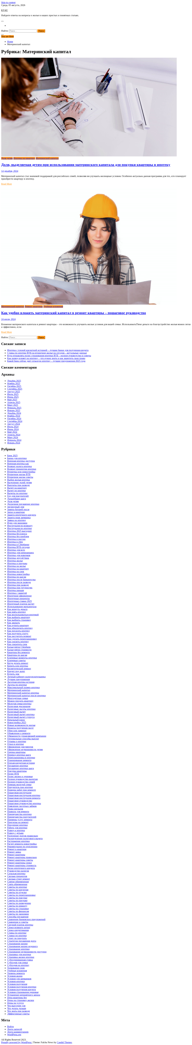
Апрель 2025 (13, 402)
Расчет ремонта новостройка (22, 844)
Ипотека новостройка (18, 574)
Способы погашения (17, 916)
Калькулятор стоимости (19, 649)
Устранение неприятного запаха (23, 995)
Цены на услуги (15, 1003)
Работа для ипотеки (17, 827)
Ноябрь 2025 (13, 383)
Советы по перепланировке (21, 895)
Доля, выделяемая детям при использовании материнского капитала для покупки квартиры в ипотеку (85, 165)
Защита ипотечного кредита (21, 515)
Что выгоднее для (16, 1005)
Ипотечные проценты (18, 598)
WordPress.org (14, 1034)
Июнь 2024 (13, 429)
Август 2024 (13, 424)
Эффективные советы (18, 1013)
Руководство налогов (18, 871)
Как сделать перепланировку (22, 639)
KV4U (4, 10)
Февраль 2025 (14, 407)
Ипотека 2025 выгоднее (19, 531)
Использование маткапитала (21, 606)
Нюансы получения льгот (20, 728)
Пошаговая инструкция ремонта (23, 798)
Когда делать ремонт (17, 663)
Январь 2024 (13, 443)
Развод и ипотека (16, 830)
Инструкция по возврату (20, 525)
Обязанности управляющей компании (26, 736)
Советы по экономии (18, 914)
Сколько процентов (17, 876)
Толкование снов (16, 968)
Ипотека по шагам (16, 577)
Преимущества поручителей (21, 817)
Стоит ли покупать (17, 938)
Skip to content (8, 2)
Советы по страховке (18, 908)
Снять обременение (17, 884)
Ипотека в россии (16, 539)
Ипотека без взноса (17, 533)
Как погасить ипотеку (18, 631)
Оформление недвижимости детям (25, 749)
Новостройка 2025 (16, 722)
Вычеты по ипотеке (17, 493)
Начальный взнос (16, 720)
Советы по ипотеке (17, 887)
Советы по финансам (18, 911)
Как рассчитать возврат (19, 636)
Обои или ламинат (16, 730)
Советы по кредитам (17, 889)
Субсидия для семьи (17, 962)
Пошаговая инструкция (19, 792)
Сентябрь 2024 (14, 421)
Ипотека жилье (15, 560)
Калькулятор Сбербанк (19, 647)
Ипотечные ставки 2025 (19, 601)
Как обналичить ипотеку (20, 628)
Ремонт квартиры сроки (19, 862)
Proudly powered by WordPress (16, 1042)
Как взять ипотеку (16, 612)
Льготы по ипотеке (17, 684)
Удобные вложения (53, 306)
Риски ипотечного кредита (21, 868)
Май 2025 (12, 399)
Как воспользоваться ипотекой (23, 614)
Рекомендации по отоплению (22, 846)
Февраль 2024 (14, 440)
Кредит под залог (16, 671)
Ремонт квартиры (34, 306)
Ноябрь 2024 (13, 416)
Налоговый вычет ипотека (20, 714)
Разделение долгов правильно (22, 836)
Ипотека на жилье (16, 566)
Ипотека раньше (15, 590)
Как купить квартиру (18, 625)
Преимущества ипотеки (19, 814)
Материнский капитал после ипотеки (26, 695)
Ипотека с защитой (17, 593)
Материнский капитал (47, 158)
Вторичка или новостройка (21, 471)
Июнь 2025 (13, 397)
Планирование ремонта (19, 760)
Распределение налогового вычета (25, 838)
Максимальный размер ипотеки (23, 687)
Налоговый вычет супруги (21, 717)
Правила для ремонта (18, 811)
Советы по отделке (17, 892)
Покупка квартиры (17, 771)
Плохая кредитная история (21, 763)
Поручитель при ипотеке (20, 787)
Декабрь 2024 (14, 413)
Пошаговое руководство (19, 800)
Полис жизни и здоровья (20, 776)
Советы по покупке (17, 898)
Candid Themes (64, 1042)
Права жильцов (15, 809)
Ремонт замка (14, 852)
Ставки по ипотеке (17, 935)
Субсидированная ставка (20, 960)
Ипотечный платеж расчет (20, 604)
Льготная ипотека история (20, 682)
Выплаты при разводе (18, 485)
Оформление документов (20, 747)
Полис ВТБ (13, 773)
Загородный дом (15, 506)
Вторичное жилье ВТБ (18, 474)
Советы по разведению (19, 903)
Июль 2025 (12, 394)
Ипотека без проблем (18, 536)
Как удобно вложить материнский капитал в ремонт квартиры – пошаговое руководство (73, 313)
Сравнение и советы (17, 922)
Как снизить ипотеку (18, 641)
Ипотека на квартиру (24, 158)
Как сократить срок (17, 644)
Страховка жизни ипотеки (20, 957)
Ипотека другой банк (18, 558)
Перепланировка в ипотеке (21, 757)
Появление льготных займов (22, 806)
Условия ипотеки (16, 981)
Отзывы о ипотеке (16, 741)
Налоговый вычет (16, 711)
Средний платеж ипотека (20, 924)
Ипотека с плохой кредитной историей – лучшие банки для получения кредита (47, 350)
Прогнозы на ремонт (17, 822)
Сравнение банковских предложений (26, 919)
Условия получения (17, 984)
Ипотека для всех (16, 550)
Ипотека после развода (19, 582)
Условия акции (14, 976)
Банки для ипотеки (17, 458)
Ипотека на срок (15, 571)
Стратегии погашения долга (21, 941)
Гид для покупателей (18, 496)
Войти (10, 1026)
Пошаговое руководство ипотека (24, 803)
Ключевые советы (16, 660)
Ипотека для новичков (18, 555)
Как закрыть (13, 622)
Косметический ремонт (19, 668)
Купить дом (13, 674)
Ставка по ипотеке (16, 933)
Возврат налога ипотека (19, 466)
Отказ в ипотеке (15, 744)
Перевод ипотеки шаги (19, 755)
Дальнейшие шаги (16, 498)
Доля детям (7, 158)
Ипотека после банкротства (21, 579)
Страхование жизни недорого (22, 946)
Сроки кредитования (18, 930)
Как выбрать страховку (19, 620)
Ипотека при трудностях (19, 587)
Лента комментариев (17, 1032)
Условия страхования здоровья (22, 992)
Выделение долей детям (19, 482)
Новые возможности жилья (21, 725)
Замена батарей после (18, 509)
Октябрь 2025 (14, 386)
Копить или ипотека (17, 666)
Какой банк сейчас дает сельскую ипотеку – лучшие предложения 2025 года (46, 361)
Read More (6, 184)
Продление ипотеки (17, 825)
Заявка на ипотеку (16, 520)
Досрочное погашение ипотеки (23, 504)
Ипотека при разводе (18, 585)
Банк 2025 (12, 455)
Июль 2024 (12, 426)
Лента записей (14, 1029)
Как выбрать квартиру (18, 617)
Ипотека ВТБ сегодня (18, 547)
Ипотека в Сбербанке (18, 544)
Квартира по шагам (17, 655)
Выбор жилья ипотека (18, 480)
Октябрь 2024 (14, 418)
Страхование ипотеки (18, 949)
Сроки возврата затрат (18, 927)
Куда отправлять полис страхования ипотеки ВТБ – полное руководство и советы (49, 355)
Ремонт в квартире (16, 849)
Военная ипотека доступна (21, 461)
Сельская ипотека (16, 873)
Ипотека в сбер (15, 542)
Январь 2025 (13, 410)
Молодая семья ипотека (19, 703)
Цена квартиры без (17, 997)
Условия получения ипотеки (21, 987)
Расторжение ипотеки (18, 841)
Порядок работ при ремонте (21, 790)
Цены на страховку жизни (20, 1000)
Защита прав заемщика (19, 517)
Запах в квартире (16, 512)
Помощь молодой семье (19, 784)
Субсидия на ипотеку (18, 965)
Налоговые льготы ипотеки (21, 709)
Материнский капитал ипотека (23, 693)
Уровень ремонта (16, 973)
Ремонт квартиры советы (20, 860)
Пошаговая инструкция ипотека (23, 795)
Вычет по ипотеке (16, 490)
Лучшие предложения (18, 679)
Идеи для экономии (17, 523)
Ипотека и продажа (17, 563)
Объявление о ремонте (18, 733)
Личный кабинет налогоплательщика (26, 676)
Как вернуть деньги (17, 609)
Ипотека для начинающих (20, 552)
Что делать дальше (16, 1008)
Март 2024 (12, 437)
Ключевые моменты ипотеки (22, 658)
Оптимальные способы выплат (23, 738)
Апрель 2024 (13, 434)
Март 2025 (12, 405)
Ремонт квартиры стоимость (21, 865)
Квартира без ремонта (18, 652)
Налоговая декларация (18, 706)
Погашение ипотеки (17, 765)
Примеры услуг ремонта (19, 819)
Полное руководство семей (21, 782)
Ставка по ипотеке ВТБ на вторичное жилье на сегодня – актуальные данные (47, 353)
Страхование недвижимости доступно (26, 951)
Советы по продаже (17, 900)
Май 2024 (12, 432)
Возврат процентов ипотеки (21, 469)
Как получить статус (17, 633)
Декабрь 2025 (14, 380)
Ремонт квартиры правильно (22, 857)
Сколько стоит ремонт (18, 879)
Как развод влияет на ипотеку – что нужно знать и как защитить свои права (46, 358)
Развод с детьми (15, 833)
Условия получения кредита (21, 989)
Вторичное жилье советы (20, 477)
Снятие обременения (18, 881)
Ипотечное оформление (19, 595)
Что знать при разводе (18, 1011)
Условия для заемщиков (19, 978)
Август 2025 (13, 391)
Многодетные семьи (17, 698)
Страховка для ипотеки (19, 954)
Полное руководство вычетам (22, 779)
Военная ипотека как (18, 463)
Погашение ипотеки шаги (20, 768)
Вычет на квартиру (17, 488)
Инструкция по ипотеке (19, 528)
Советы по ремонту (17, 906)
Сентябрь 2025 (14, 389)
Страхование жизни (17, 943)
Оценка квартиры (16, 752)
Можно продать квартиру (20, 701)
